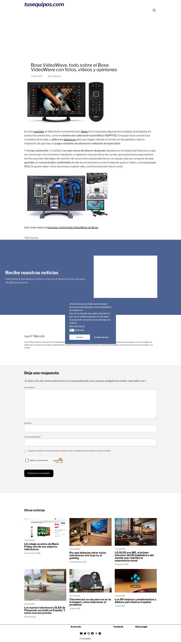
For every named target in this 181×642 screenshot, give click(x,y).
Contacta (118, 626)
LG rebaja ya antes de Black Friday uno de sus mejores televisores (41, 547)
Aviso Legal (141, 626)
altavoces (70, 139)
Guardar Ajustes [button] (101, 337)
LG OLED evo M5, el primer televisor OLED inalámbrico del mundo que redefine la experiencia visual (134, 556)
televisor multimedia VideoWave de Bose (72, 227)
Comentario (29, 387)
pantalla (39, 131)
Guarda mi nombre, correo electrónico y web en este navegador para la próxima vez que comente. (69, 451)
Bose (84, 131)
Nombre (28, 423)
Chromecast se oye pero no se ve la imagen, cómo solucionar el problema (90, 602)
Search (154, 10)
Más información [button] (77, 326)
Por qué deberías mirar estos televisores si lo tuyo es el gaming (87, 555)
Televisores (31, 237)
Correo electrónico (32, 437)
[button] (71, 330)
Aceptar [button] (79, 337)
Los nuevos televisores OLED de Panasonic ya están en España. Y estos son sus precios (44, 610)
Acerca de (76, 626)
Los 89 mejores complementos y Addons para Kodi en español (135, 600)
